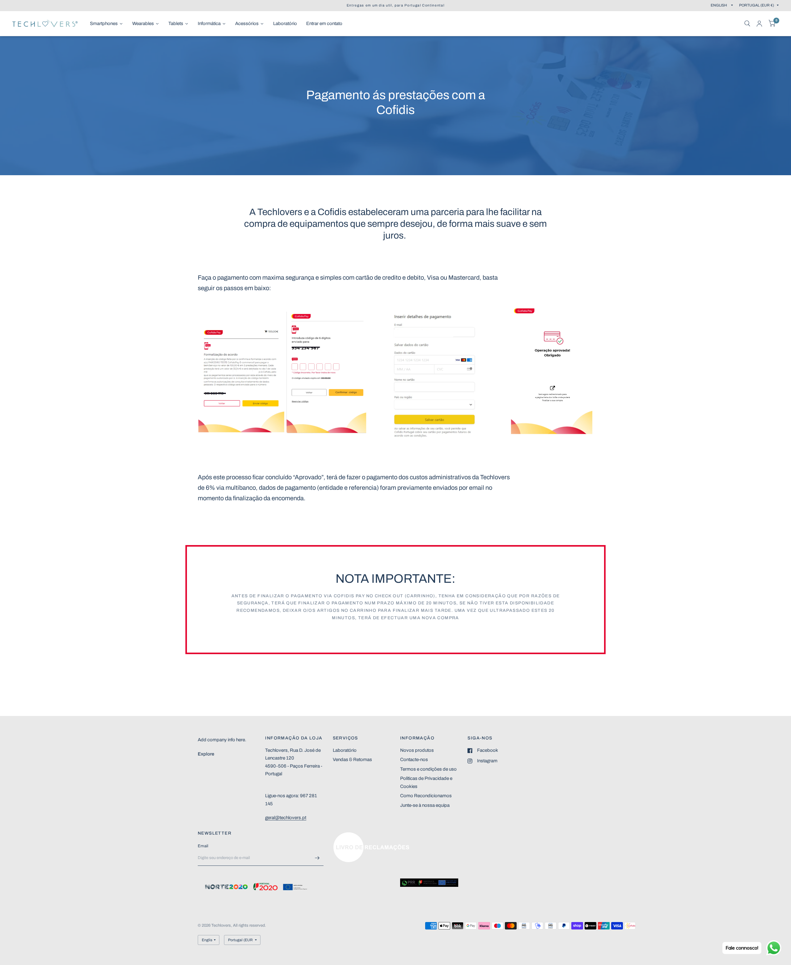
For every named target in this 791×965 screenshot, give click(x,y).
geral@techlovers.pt (285, 817)
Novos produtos (417, 750)
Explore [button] (206, 753)
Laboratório (345, 750)
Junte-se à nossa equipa (425, 805)
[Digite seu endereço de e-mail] (317, 858)
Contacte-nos (414, 759)
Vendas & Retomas (352, 759)
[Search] (747, 23)
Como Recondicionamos (426, 795)
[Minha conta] (759, 23)
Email (203, 846)
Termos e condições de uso (428, 769)
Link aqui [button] (342, 835)
